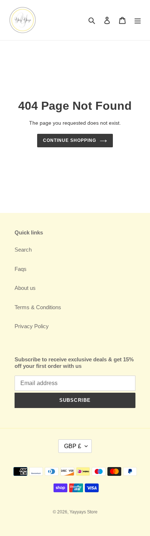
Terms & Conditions (38, 307)
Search (23, 249)
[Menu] (137, 20)
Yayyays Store (84, 511)
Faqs (21, 269)
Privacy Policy (32, 326)
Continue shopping (69, 140)
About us (25, 288)
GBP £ (72, 446)
